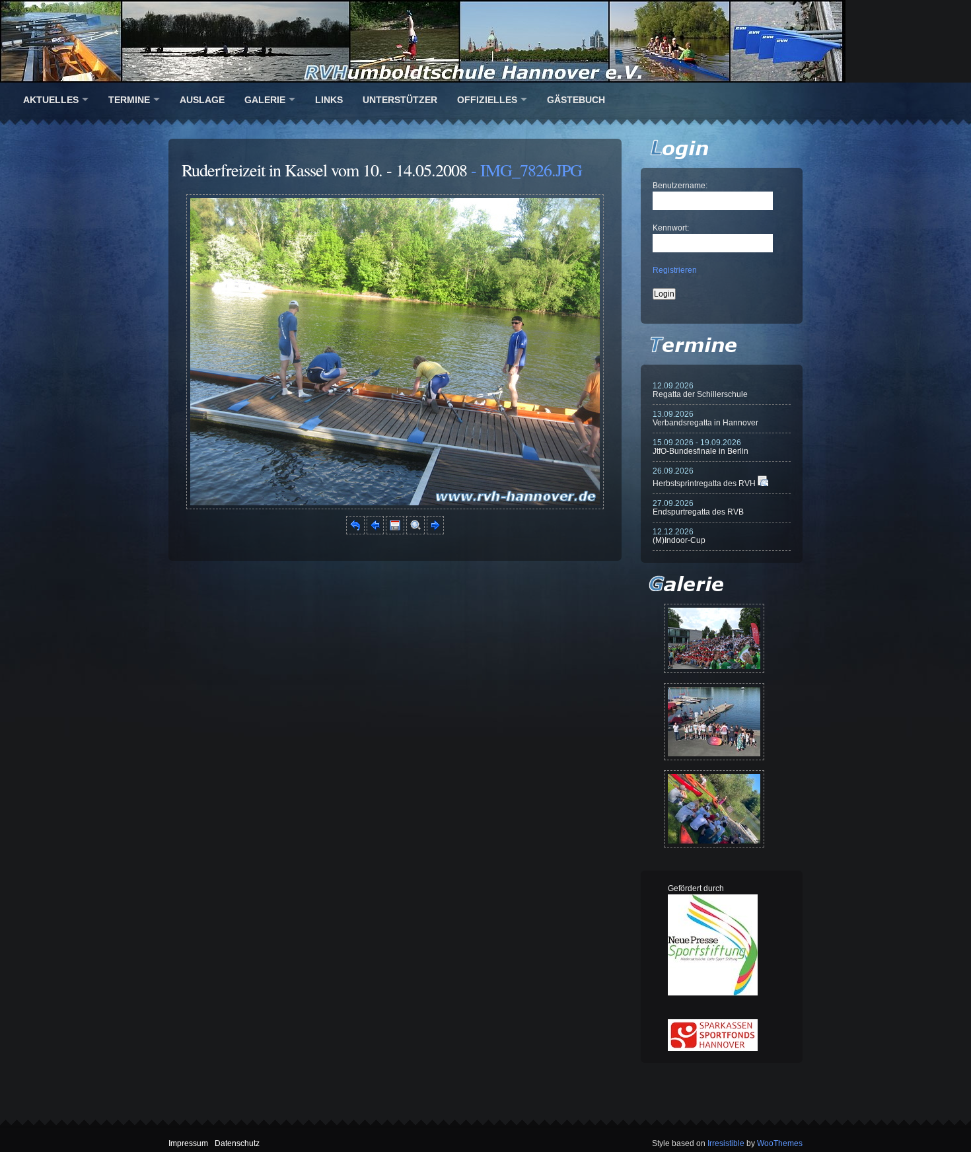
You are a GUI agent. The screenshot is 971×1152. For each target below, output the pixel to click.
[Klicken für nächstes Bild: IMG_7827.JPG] (395, 506)
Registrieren (675, 270)
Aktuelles (51, 99)
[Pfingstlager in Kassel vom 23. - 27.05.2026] (714, 808)
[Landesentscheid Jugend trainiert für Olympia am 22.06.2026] (714, 721)
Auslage (202, 99)
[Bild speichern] (395, 531)
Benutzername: (680, 185)
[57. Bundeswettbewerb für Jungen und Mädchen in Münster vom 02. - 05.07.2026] (714, 638)
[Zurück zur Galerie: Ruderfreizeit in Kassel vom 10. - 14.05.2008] (355, 531)
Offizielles (487, 99)
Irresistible (725, 1143)
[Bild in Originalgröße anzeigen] (415, 531)
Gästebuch (576, 99)
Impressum (188, 1143)
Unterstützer (400, 99)
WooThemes (780, 1143)
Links (329, 99)
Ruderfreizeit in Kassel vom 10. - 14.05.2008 (324, 170)
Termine (129, 99)
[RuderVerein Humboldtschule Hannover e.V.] (485, 41)
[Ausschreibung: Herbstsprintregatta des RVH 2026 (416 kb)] (763, 483)
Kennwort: (671, 228)
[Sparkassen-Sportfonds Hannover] (713, 1048)
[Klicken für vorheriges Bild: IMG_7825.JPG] (375, 531)
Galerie (264, 99)
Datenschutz (237, 1143)
